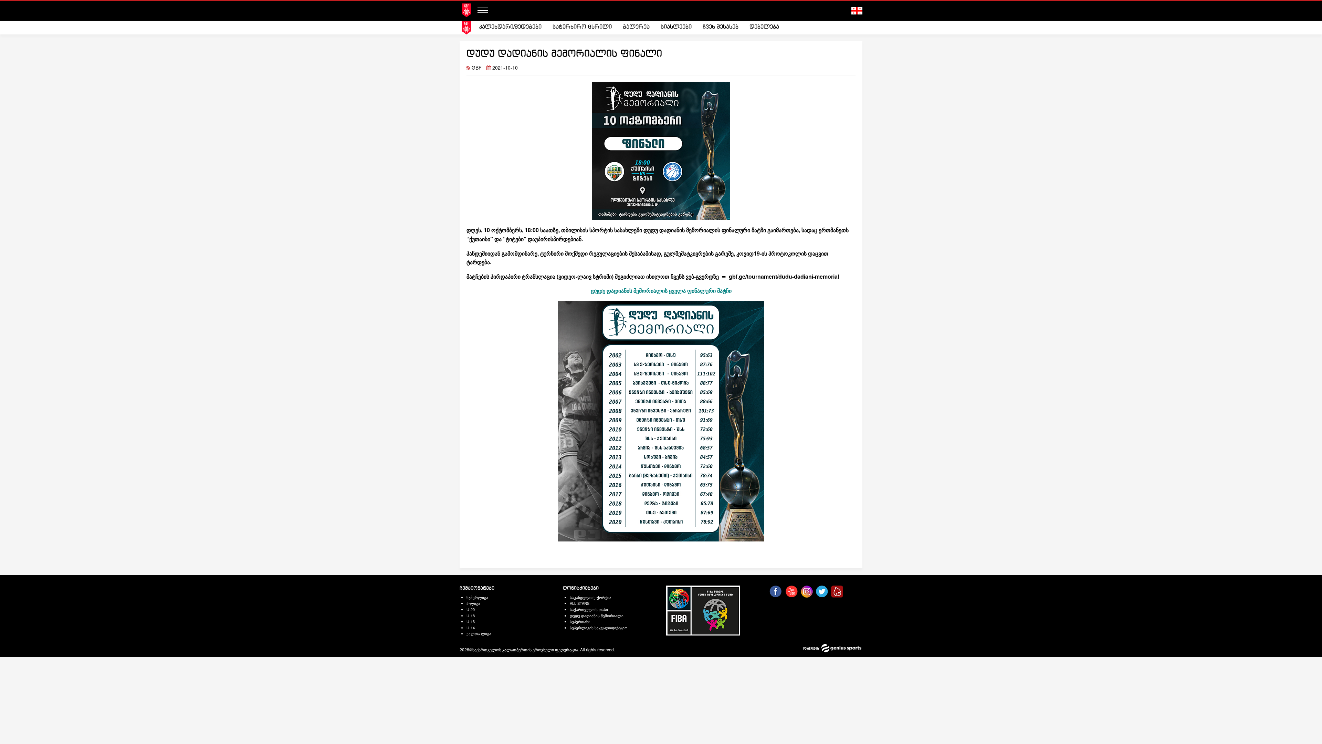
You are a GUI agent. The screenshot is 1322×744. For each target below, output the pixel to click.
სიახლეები (676, 27)
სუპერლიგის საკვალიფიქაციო (599, 627)
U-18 (470, 615)
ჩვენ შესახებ (720, 27)
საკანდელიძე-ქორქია (590, 597)
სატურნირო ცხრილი (582, 27)
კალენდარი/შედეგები (510, 27)
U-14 (470, 627)
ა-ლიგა (473, 603)
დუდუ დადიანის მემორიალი (596, 615)
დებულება (764, 27)
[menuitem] (510, 27)
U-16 (470, 621)
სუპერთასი (580, 621)
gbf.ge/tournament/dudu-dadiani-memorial (784, 276)
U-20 (470, 609)
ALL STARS (579, 603)
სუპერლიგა (477, 597)
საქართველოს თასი (589, 609)
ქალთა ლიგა (478, 633)
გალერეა (636, 27)
